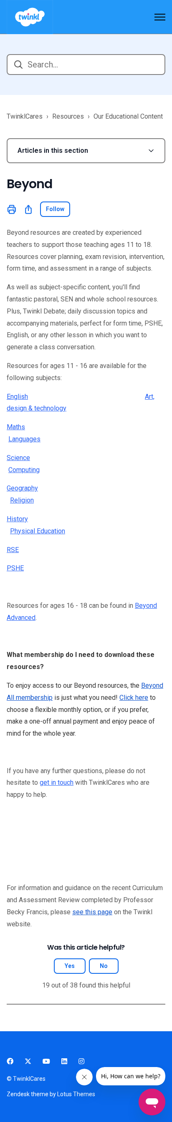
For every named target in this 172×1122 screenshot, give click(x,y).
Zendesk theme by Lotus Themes (51, 1094)
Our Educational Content (128, 116)
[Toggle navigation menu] (160, 17)
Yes (70, 966)
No (104, 966)
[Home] (30, 17)
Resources (68, 116)
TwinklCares (25, 116)
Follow (55, 209)
